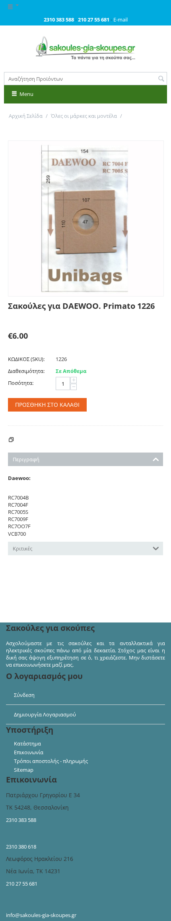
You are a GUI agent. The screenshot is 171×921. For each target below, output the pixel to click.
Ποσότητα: (20, 382)
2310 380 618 (21, 846)
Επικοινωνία (28, 752)
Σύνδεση (24, 695)
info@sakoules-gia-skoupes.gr (41, 915)
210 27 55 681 (21, 883)
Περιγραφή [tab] (26, 459)
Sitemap (23, 769)
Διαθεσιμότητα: (26, 371)
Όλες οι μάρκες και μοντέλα (84, 115)
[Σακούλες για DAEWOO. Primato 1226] (85, 218)
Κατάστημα (27, 743)
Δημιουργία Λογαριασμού (45, 714)
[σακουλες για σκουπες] (85, 47)
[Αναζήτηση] (161, 79)
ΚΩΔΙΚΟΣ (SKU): (26, 359)
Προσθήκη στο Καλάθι (47, 404)
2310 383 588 (21, 819)
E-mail (120, 19)
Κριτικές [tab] (22, 548)
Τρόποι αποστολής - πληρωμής (51, 761)
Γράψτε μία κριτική (31, 318)
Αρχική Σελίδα (26, 115)
